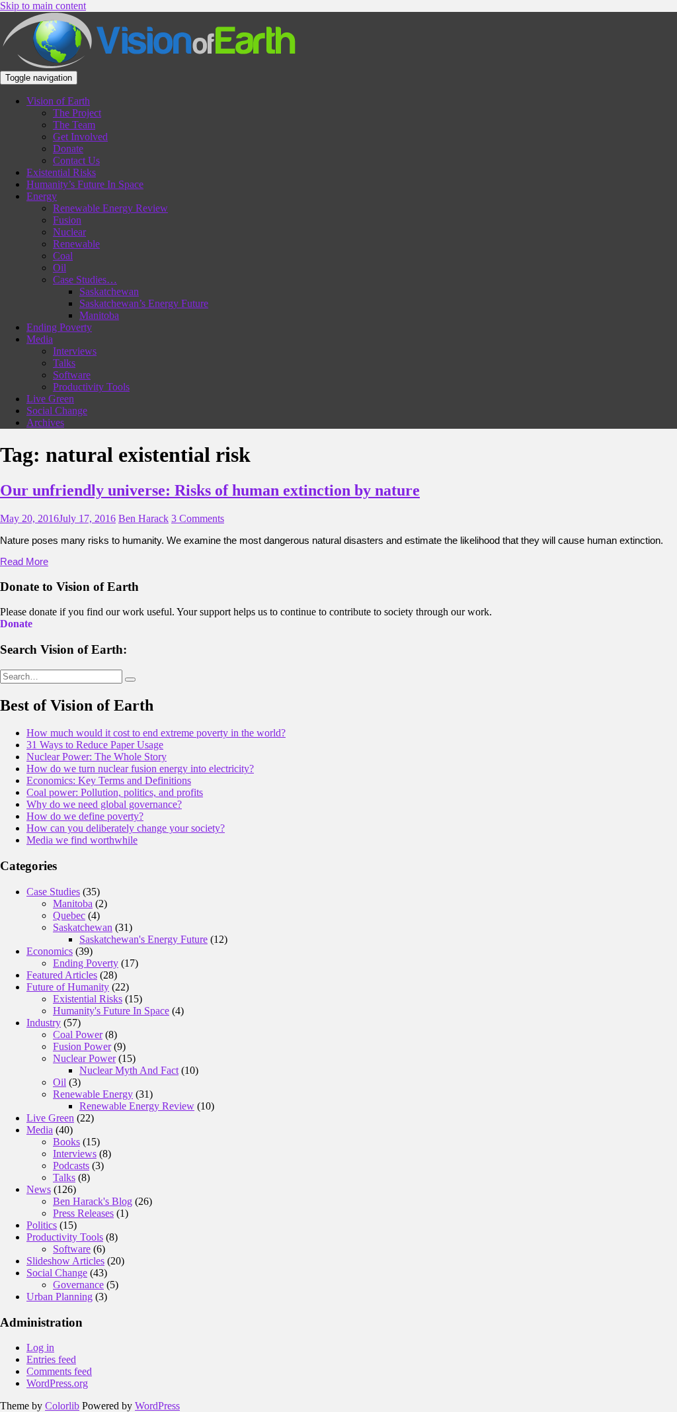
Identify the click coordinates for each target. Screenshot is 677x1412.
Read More (24, 561)
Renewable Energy (93, 1094)
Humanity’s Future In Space (84, 184)
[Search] (130, 680)
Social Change (56, 410)
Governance (78, 1284)
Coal (63, 255)
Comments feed (59, 1371)
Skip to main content (43, 5)
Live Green (50, 398)
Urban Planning (59, 1296)
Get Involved (80, 136)
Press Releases (83, 1213)
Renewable (76, 243)
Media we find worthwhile (82, 840)
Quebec (69, 915)
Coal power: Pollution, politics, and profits (114, 792)
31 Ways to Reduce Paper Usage (94, 744)
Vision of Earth (58, 101)
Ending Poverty (59, 327)
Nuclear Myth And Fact (129, 1070)
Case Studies (53, 891)
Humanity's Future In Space (111, 1010)
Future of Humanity (67, 987)
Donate (68, 148)
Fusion (67, 220)
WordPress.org (57, 1383)
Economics (49, 951)
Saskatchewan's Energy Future (143, 939)
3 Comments (197, 518)
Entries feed (51, 1359)
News (38, 1189)
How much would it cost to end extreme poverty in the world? (156, 732)
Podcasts (71, 1165)
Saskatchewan (109, 291)
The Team (74, 124)
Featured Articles (61, 975)
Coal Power (77, 1034)
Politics (41, 1225)
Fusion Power (82, 1046)
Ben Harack (143, 518)
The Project (77, 112)
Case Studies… (85, 279)
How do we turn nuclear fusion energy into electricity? (140, 768)
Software (72, 374)
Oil (59, 267)
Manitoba (99, 315)
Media (39, 339)
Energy (41, 196)
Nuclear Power (84, 1058)
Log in (40, 1347)
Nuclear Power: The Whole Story (96, 756)
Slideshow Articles (65, 1260)
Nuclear (69, 232)
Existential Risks (61, 172)
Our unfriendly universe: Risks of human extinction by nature (210, 490)
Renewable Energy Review (110, 208)
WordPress (157, 1405)
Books (66, 1141)
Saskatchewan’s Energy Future (143, 303)
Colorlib (62, 1405)
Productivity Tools (91, 386)
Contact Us (76, 160)
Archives (45, 422)
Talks (64, 363)
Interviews (75, 351)
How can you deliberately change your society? (125, 828)
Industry (43, 1022)
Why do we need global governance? (104, 804)
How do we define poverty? (84, 816)
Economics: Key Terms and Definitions (108, 780)
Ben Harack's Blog (92, 1201)
